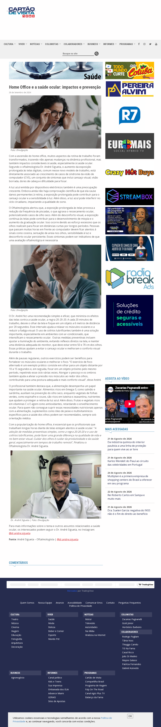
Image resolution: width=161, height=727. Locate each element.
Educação (16, 635)
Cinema (15, 627)
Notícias (35, 44)
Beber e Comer (56, 631)
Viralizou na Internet (95, 635)
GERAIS (52, 697)
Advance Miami (56, 693)
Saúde (51, 619)
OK (130, 716)
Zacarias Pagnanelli (132, 619)
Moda (51, 623)
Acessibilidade (75, 602)
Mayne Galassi (129, 660)
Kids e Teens (54, 681)
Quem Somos (27, 602)
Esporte (52, 635)
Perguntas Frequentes (129, 602)
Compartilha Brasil (94, 681)
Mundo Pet (54, 638)
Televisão (90, 623)
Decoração (17, 646)
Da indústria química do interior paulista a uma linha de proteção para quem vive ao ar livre (127, 445)
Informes (108, 44)
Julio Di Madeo (129, 656)
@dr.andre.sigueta (19, 533)
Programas (126, 44)
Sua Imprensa (55, 685)
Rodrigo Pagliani (130, 636)
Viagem (15, 631)
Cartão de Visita (93, 677)
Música (15, 623)
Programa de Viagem (96, 685)
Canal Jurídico (55, 677)
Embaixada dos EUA (58, 689)
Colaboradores (73, 44)
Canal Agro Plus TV (95, 693)
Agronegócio (17, 677)
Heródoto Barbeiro (132, 627)
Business (93, 44)
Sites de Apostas (56, 701)
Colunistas (51, 44)
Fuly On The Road (94, 689)
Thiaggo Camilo (130, 644)
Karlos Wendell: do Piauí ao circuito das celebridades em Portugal (128, 462)
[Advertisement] (93, 29)
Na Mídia (89, 631)
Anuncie (60, 602)
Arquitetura (17, 642)
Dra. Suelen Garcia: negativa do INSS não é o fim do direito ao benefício (129, 512)
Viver (22, 44)
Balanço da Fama (94, 697)
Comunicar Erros (94, 602)
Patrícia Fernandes (131, 664)
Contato (110, 602)
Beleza (51, 627)
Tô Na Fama (128, 648)
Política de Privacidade (80, 605)
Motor (88, 619)
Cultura (8, 44)
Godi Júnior (127, 623)
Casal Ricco (128, 652)
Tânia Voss (127, 640)
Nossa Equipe (45, 602)
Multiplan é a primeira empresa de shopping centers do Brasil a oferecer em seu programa (130, 479)
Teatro (14, 619)
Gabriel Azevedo (130, 668)
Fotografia (16, 638)
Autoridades (91, 627)
